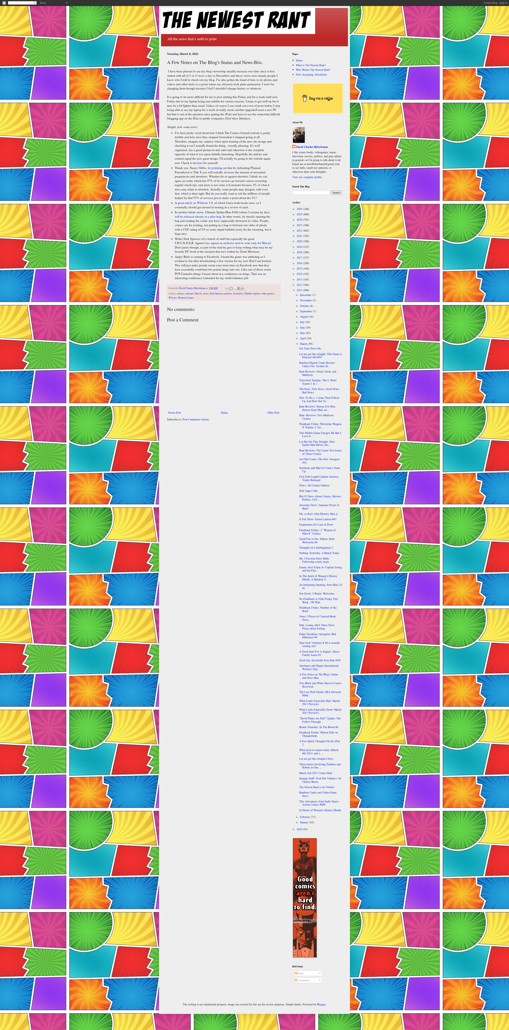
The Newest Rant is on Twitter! (317, 787)
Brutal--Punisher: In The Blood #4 (318, 727)
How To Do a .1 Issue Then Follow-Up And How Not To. (319, 399)
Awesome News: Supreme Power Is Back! (319, 506)
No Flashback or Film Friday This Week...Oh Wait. (318, 600)
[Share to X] (235, 288)
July (302, 322)
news (205, 293)
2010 (300, 829)
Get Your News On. (310, 348)
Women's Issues (186, 297)
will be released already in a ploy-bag (198, 216)
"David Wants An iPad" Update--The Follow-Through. (320, 720)
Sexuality (238, 293)
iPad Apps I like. (308, 491)
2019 (300, 247)
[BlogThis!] (231, 288)
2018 (300, 252)
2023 (300, 225)
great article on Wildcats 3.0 (195, 203)
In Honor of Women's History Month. (320, 810)
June (303, 327)
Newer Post (174, 412)
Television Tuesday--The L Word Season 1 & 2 (317, 381)
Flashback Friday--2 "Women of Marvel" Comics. (317, 531)
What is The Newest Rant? (311, 65)
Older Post (273, 412)
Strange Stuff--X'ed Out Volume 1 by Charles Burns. (320, 780)
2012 (300, 285)
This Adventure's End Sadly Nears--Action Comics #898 (319, 803)
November (306, 300)
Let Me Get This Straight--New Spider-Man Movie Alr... (317, 443)
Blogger (321, 1004)
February (305, 817)
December (306, 295)
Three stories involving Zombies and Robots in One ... (320, 765)
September (306, 311)
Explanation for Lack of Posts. (316, 524)
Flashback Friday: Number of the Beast (318, 609)
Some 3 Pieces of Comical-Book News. (317, 618)
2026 (300, 209)
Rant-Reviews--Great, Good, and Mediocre (317, 373)
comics (180, 293)
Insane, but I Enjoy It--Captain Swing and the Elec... (320, 568)
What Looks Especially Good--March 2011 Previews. (320, 711)
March (304, 344)
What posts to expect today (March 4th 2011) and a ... (318, 751)
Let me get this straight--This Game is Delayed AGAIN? (320, 355)
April (303, 338)
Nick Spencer (216, 293)
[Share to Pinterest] (243, 288)
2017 (300, 257)
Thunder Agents (252, 293)
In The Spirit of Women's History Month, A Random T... (318, 577)
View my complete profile (307, 177)
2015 (300, 268)
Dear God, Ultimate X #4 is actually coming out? (319, 644)
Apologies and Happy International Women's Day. (319, 667)
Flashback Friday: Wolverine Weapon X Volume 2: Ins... (320, 425)
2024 (300, 219)
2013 (300, 279)
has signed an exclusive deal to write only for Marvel (238, 243)
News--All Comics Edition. (314, 485)
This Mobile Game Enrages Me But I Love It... (320, 434)
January (304, 822)
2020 (300, 241)
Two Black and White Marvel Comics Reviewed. (320, 684)
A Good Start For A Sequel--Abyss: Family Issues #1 (319, 653)
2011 (300, 290)
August (304, 316)
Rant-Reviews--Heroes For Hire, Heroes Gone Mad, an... (317, 408)
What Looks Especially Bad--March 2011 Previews (319, 702)
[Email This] (227, 288)
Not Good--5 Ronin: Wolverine (316, 593)
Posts (300, 973)
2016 (300, 263)
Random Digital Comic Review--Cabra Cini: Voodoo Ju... (317, 364)
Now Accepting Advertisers (311, 74)
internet (189, 293)
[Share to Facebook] (239, 288)
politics (228, 293)
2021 (300, 236)
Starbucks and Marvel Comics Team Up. (319, 469)
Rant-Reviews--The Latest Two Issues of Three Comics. (320, 452)
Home (224, 412)
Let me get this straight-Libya (316, 758)
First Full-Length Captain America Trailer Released (318, 478)
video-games (267, 293)
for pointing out (217, 168)
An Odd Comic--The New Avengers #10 (319, 460)
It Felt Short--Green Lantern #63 (317, 519)
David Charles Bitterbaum (312, 147)
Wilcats (173, 297)
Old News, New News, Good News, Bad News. (319, 390)
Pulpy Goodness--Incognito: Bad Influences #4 (317, 635)
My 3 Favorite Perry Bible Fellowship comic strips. (314, 560)
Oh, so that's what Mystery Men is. (318, 514)
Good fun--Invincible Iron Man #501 (320, 660)
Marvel (198, 293)
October (305, 306)
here (200, 163)
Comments (303, 980)
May (303, 333)
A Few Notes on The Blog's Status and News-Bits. (318, 676)
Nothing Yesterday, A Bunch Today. (319, 553)
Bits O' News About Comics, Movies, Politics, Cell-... (320, 497)
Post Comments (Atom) (196, 419)
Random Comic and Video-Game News (318, 794)
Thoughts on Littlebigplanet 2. (316, 547)
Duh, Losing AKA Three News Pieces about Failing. (316, 626)
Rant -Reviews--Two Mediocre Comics (316, 416)
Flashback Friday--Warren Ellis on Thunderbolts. (318, 734)
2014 (300, 274)
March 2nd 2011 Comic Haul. (316, 773)
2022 (300, 230)
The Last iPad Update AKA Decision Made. (320, 693)
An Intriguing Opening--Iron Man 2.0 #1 (320, 586)
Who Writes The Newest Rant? (313, 70)
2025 (300, 214)
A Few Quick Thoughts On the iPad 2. (319, 742)
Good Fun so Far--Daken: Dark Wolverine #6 (316, 540)
